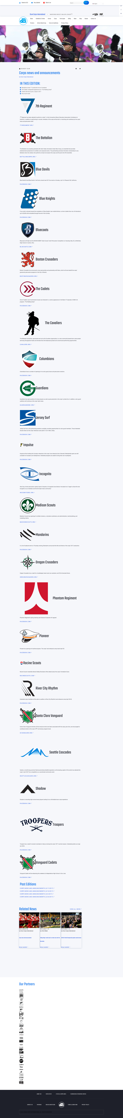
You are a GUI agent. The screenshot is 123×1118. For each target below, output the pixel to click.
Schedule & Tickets (40, 19)
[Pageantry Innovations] (21, 1005)
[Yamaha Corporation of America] (21, 1075)
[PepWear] (21, 1007)
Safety (69, 19)
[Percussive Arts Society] (21, 1035)
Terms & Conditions (53, 23)
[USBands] (21, 1080)
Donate (86, 19)
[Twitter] (121, 6)
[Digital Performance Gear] (21, 1042)
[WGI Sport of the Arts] (21, 1032)
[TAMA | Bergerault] (21, 1062)
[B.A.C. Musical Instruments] (21, 1019)
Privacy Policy (64, 23)
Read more (23, 947)
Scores (49, 19)
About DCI (39, 1094)
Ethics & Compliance (61, 1094)
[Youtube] (121, 13)
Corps (55, 19)
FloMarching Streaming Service (78, 1094)
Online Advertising (41, 23)
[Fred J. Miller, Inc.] (21, 1065)
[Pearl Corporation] (21, 1058)
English (95, 3)
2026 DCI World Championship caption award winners (71, 938)
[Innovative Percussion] (21, 992)
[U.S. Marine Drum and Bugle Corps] (21, 1073)
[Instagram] (121, 9)
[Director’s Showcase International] (21, 1050)
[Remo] (21, 1045)
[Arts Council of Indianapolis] (21, 1023)
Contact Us (93, 19)
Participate (62, 19)
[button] (76, 68)
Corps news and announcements (25, 938)
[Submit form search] (86, 3)
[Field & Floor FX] (21, 1053)
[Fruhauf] (21, 1067)
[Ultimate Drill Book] (21, 1083)
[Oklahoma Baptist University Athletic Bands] (21, 1000)
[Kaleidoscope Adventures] (21, 1055)
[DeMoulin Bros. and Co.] (21, 990)
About (31, 19)
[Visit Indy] (21, 1016)
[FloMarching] (21, 1026)
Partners (32, 23)
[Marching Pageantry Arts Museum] (21, 1038)
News (75, 19)
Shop (80, 19)
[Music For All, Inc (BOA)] (21, 1029)
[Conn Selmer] (21, 1078)
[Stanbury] (21, 1070)
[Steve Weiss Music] (21, 1047)
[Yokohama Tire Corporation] (21, 1010)
